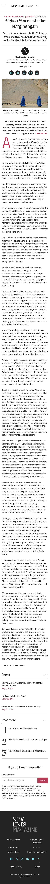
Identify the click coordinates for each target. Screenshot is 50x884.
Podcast (36, 848)
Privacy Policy (16, 867)
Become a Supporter (36, 852)
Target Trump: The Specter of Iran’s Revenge (21, 707)
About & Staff (13, 840)
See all (45, 675)
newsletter (41, 134)
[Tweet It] (24, 72)
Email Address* (8, 775)
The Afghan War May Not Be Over (23, 728)
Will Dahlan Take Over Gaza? (14, 696)
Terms (37, 867)
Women (9, 665)
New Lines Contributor (25, 57)
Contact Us (13, 848)
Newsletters (13, 852)
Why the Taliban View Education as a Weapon (28, 740)
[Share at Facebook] (11, 72)
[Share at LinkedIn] (17, 72)
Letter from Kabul (14, 17)
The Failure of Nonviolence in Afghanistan (27, 751)
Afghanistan (28, 17)
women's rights (18, 665)
